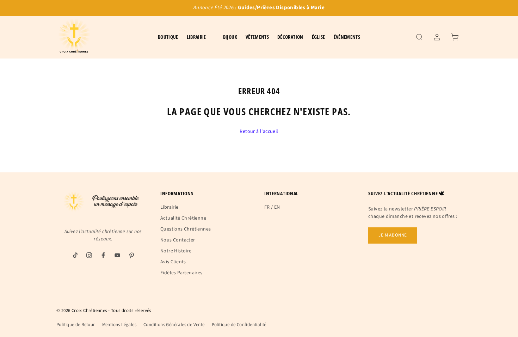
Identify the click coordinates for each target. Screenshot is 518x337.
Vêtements (257, 36)
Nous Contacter (177, 240)
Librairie (169, 207)
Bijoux (230, 36)
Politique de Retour (75, 324)
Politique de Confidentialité (239, 324)
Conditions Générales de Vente (174, 324)
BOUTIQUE (168, 36)
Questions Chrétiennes (185, 229)
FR (267, 207)
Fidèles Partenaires (181, 272)
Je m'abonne (392, 235)
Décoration (290, 36)
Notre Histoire (176, 251)
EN (277, 207)
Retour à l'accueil (259, 131)
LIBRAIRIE (196, 36)
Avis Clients (173, 261)
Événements (347, 36)
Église (318, 36)
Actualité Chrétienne (183, 218)
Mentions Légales (119, 324)
